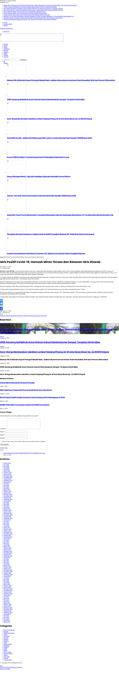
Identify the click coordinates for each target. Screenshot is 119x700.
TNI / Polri (6, 656)
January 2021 (7, 568)
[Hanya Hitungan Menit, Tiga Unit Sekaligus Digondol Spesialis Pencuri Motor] (16, 172)
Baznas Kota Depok (9, 630)
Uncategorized (7, 660)
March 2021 (6, 565)
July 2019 (6, 596)
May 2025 (6, 486)
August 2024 (7, 501)
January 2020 (7, 587)
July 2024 (6, 502)
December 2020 (7, 570)
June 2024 (6, 504)
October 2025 (7, 479)
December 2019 (7, 589)
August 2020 (7, 576)
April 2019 (6, 601)
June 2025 (6, 485)
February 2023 (7, 529)
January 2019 (7, 606)
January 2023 (7, 530)
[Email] (59, 306)
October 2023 (7, 516)
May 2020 (6, 581)
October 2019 (7, 592)
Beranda (5, 44)
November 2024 (7, 496)
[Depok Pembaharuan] (6, 28)
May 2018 (6, 618)
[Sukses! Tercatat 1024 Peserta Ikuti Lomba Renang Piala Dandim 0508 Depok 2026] (16, 192)
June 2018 (6, 617)
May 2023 (6, 524)
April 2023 (6, 526)
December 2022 (7, 532)
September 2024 (7, 499)
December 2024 (7, 494)
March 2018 (6, 622)
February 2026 (7, 472)
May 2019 (6, 600)
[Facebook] (59, 300)
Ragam (2, 346)
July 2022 (6, 540)
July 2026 (6, 464)
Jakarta (2, 336)
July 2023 (6, 521)
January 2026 (7, 474)
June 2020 (6, 579)
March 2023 (6, 527)
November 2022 (7, 534)
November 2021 (7, 552)
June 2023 (6, 523)
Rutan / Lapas (7, 652)
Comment (3, 428)
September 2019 (7, 593)
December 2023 (7, 513)
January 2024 (7, 512)
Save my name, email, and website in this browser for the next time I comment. (23, 441)
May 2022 (6, 543)
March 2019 (6, 603)
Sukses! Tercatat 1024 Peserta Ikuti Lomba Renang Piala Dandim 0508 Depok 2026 (26, 14)
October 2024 (7, 497)
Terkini (5, 45)
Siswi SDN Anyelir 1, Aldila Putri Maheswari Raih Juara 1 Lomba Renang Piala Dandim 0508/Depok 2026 (33, 10)
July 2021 (6, 559)
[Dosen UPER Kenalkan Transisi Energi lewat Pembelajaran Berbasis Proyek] (16, 153)
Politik (5, 53)
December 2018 (7, 607)
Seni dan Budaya (8, 653)
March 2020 (6, 584)
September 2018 (7, 612)
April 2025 (6, 488)
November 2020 (7, 571)
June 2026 (6, 466)
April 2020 (6, 582)
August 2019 (7, 595)
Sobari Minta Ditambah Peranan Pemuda (17, 383)
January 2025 (7, 493)
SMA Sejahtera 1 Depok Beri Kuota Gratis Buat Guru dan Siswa (26, 390)
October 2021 (7, 554)
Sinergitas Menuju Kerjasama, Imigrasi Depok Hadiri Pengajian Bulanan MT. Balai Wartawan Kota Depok (32, 18)
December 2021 (7, 551)
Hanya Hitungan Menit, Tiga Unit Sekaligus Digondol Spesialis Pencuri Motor (25, 13)
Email (2, 435)
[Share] (59, 308)
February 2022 (7, 548)
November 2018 (7, 609)
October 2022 (7, 535)
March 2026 (6, 471)
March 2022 (6, 546)
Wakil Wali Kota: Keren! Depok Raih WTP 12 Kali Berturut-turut (24, 453)
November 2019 (7, 590)
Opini (5, 642)
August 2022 (7, 538)
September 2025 (7, 480)
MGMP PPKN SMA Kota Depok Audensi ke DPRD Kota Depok (24, 405)
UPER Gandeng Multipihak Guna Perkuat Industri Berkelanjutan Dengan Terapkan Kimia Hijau (30, 7)
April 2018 (6, 620)
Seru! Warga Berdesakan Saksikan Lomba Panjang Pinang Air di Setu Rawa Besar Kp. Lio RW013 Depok (32, 8)
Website (2, 438)
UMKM (5, 55)
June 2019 (6, 598)
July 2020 (6, 578)
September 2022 (7, 537)
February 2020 (7, 585)
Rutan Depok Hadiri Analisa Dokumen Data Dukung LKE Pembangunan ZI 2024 (32, 397)
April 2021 (6, 563)
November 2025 (7, 477)
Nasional (5, 56)
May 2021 (6, 562)
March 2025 (6, 490)
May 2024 (6, 505)
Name (2, 431)
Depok (5, 47)
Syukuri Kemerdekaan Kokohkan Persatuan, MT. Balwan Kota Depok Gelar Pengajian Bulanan (30, 19)
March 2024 (6, 508)
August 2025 (7, 482)
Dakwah (5, 50)
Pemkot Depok (7, 644)
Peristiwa (6, 647)
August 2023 (7, 519)
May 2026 (6, 468)
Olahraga (6, 52)
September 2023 (7, 518)
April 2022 (6, 545)
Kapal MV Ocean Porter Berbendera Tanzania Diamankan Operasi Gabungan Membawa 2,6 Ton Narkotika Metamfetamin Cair (38, 16)
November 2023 (7, 515)
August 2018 (7, 614)
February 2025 (7, 491)
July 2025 (6, 483)
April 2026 (6, 469)
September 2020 (7, 574)
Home (1, 257)
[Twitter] (59, 303)
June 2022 (6, 541)
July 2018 (6, 615)
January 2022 (7, 549)
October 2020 (7, 573)
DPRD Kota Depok (8, 633)
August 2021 (7, 557)
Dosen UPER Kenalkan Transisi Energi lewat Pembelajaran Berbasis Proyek (24, 11)
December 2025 (7, 475)
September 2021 (7, 556)
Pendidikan (6, 49)
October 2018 (7, 611)
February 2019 (7, 604)
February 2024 (7, 510)
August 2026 (7, 463)
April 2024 (6, 507)
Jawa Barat (6, 636)
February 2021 (7, 567)
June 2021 (6, 560)
